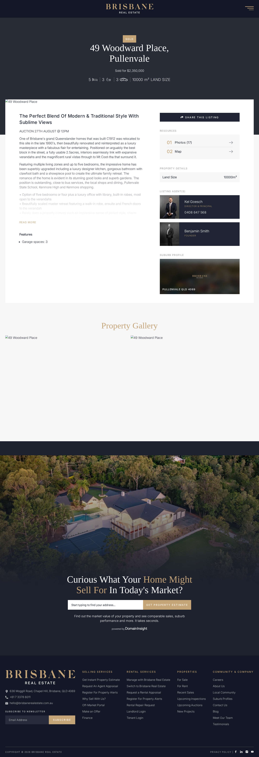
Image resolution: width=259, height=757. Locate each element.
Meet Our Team (223, 718)
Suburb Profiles (222, 699)
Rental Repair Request (141, 705)
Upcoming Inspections (191, 699)
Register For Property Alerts (100, 692)
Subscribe (62, 719)
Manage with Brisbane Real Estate (148, 679)
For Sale (182, 679)
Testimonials (221, 724)
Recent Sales (185, 692)
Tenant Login (135, 718)
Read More (27, 222)
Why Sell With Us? (94, 699)
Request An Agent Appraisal (100, 686)
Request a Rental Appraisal (144, 692)
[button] (249, 8)
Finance (87, 718)
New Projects (186, 711)
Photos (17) (183, 142)
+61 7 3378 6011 (19, 697)
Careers (218, 679)
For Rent (182, 686)
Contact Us (220, 705)
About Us (219, 686)
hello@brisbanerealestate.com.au (31, 703)
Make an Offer (91, 711)
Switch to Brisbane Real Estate (146, 686)
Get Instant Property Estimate (101, 679)
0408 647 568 (195, 212)
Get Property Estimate (167, 604)
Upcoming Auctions (189, 705)
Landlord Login (136, 711)
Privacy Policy (221, 752)
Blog (215, 711)
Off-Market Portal (93, 705)
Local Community (224, 692)
